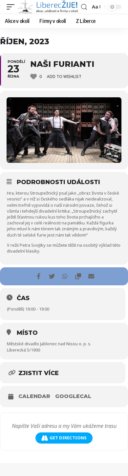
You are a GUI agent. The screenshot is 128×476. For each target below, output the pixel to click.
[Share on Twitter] (51, 276)
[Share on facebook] (38, 276)
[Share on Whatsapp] (65, 276)
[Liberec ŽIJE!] (48, 7)
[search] (84, 7)
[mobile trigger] (12, 7)
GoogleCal (73, 396)
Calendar (34, 396)
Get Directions (68, 438)
